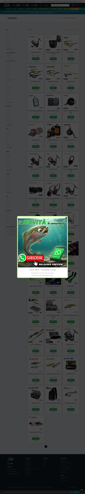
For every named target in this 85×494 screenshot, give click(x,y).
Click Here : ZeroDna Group (42, 269)
